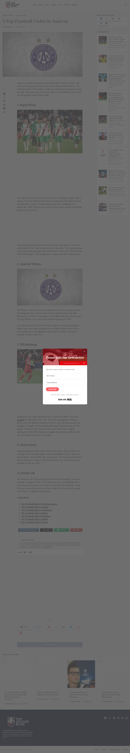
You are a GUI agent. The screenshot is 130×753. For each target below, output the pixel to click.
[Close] (84, 351)
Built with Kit (65, 399)
